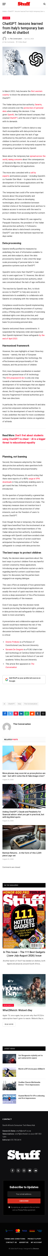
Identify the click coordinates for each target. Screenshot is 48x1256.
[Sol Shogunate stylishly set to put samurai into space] (9, 1058)
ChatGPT (14, 118)
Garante (38, 104)
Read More (9, 1024)
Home (4, 11)
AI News (6, 18)
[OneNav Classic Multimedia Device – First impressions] (9, 1085)
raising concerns (15, 159)
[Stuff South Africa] (24, 4)
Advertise (23, 1242)
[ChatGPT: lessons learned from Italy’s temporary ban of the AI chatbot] (24, 61)
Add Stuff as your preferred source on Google (24, 679)
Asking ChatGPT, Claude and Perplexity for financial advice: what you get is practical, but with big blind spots (23, 814)
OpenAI (11, 114)
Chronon (36, 1249)
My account (36, 1242)
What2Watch (8, 1005)
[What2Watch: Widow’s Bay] (24, 990)
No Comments (9, 42)
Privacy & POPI (34, 1239)
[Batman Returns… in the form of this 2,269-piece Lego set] (24, 837)
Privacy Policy (22, 1210)
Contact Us (11, 1242)
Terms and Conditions (14, 1239)
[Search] (44, 4)
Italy (19, 704)
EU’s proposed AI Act (15, 378)
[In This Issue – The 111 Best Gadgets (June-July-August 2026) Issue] (24, 919)
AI (4, 704)
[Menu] (4, 4)
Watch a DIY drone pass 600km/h (31, 1069)
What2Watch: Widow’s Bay (17, 1010)
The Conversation (16, 39)
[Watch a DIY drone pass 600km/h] (9, 1072)
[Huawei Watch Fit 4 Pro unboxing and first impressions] (9, 1099)
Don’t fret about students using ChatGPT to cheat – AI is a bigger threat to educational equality (24, 439)
